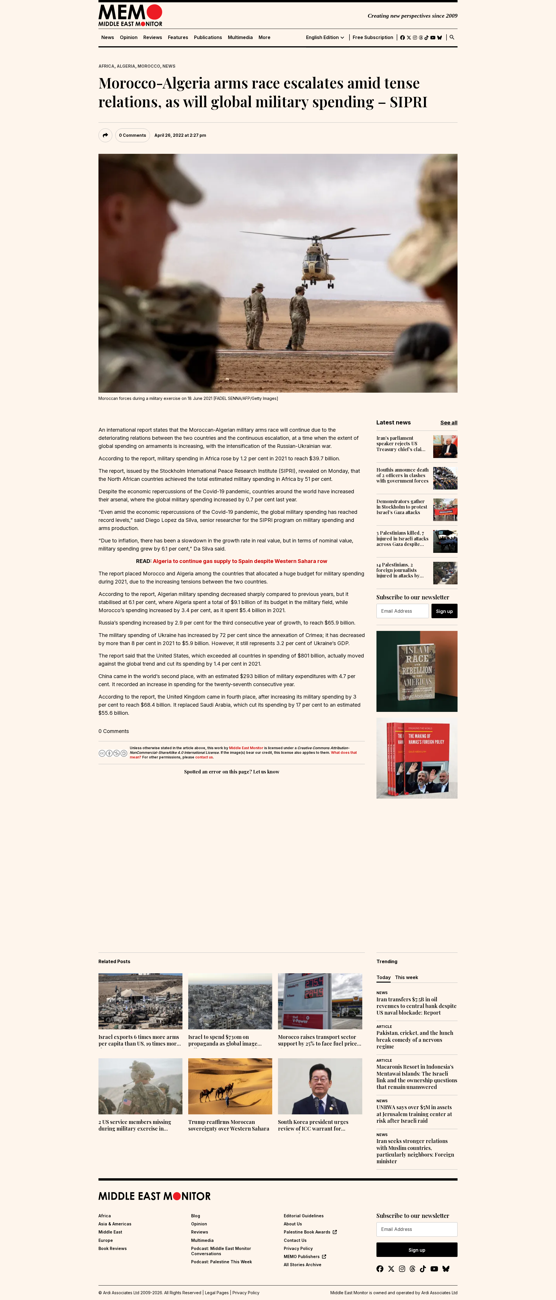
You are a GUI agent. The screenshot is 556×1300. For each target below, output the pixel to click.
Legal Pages (217, 1292)
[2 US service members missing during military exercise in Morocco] (140, 1086)
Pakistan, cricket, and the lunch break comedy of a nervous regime (414, 1040)
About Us (293, 1223)
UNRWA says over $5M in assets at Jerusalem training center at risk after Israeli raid (414, 1114)
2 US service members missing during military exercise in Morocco (134, 1126)
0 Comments (132, 135)
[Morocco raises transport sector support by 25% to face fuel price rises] (320, 1001)
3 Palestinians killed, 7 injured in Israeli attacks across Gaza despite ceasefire (402, 538)
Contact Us (295, 1240)
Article (384, 1026)
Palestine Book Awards (307, 1231)
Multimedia (240, 37)
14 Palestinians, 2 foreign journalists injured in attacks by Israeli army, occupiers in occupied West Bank (401, 570)
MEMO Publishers (302, 1256)
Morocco (149, 66)
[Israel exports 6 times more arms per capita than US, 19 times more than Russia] (140, 1001)
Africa (106, 66)
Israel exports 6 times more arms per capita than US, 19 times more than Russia (139, 1041)
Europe (105, 1240)
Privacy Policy (298, 1248)
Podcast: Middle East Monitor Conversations (221, 1251)
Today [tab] (383, 977)
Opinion (129, 37)
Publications (208, 37)
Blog (195, 1215)
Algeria (126, 66)
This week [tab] (406, 977)
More (264, 37)
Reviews (152, 37)
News (107, 37)
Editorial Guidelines (304, 1215)
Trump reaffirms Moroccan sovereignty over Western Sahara (228, 1125)
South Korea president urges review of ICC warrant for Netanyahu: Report (313, 1126)
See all (449, 423)
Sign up (444, 611)
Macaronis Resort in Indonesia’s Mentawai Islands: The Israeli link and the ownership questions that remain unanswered (416, 1076)
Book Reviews (112, 1248)
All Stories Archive (302, 1264)
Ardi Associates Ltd (439, 1292)
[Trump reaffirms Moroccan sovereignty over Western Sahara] (230, 1086)
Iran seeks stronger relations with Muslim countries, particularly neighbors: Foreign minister (415, 1151)
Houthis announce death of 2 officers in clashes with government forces (402, 475)
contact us (204, 757)
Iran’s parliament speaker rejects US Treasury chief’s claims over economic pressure (402, 443)
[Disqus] (231, 855)
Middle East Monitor (246, 748)
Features (178, 37)
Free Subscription (373, 37)
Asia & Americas (114, 1223)
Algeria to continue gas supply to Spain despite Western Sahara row (240, 561)
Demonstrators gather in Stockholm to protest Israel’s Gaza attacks (401, 506)
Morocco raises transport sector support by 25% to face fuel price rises (317, 1041)
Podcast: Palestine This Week (221, 1261)
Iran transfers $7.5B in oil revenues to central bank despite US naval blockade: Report (416, 1006)
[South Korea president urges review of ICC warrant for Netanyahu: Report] (320, 1086)
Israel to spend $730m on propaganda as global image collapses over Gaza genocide (224, 1041)
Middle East (110, 1231)
